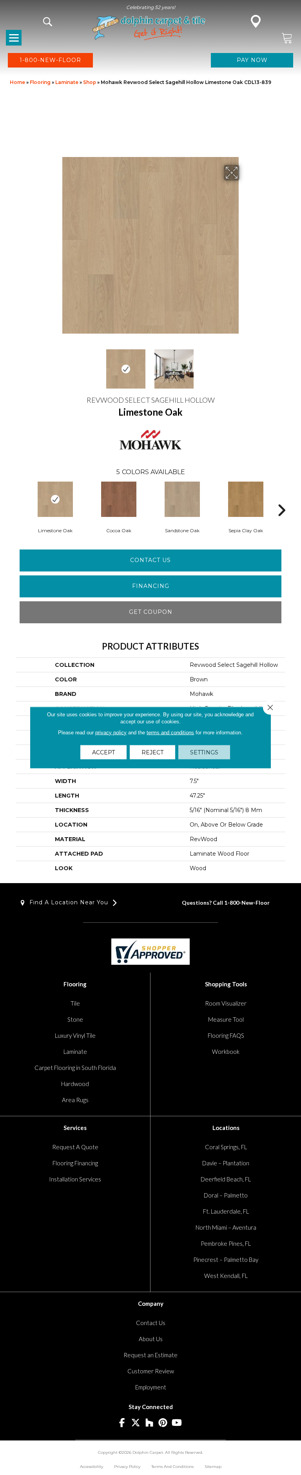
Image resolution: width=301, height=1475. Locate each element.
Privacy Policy (127, 1466)
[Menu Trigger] (14, 38)
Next (244, 365)
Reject (152, 752)
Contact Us (150, 560)
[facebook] (122, 1423)
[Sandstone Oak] (182, 499)
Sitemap (213, 1466)
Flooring (40, 82)
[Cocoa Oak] (118, 499)
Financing (150, 586)
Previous (56, 365)
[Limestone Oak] (55, 499)
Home (17, 82)
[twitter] (135, 1423)
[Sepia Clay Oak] (245, 499)
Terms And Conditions (172, 1466)
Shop (89, 82)
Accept (103, 752)
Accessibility (91, 1466)
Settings (204, 752)
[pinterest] (163, 1423)
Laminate (66, 82)
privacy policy (111, 733)
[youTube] (177, 1423)
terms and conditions (170, 733)
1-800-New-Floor (247, 902)
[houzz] (149, 1423)
